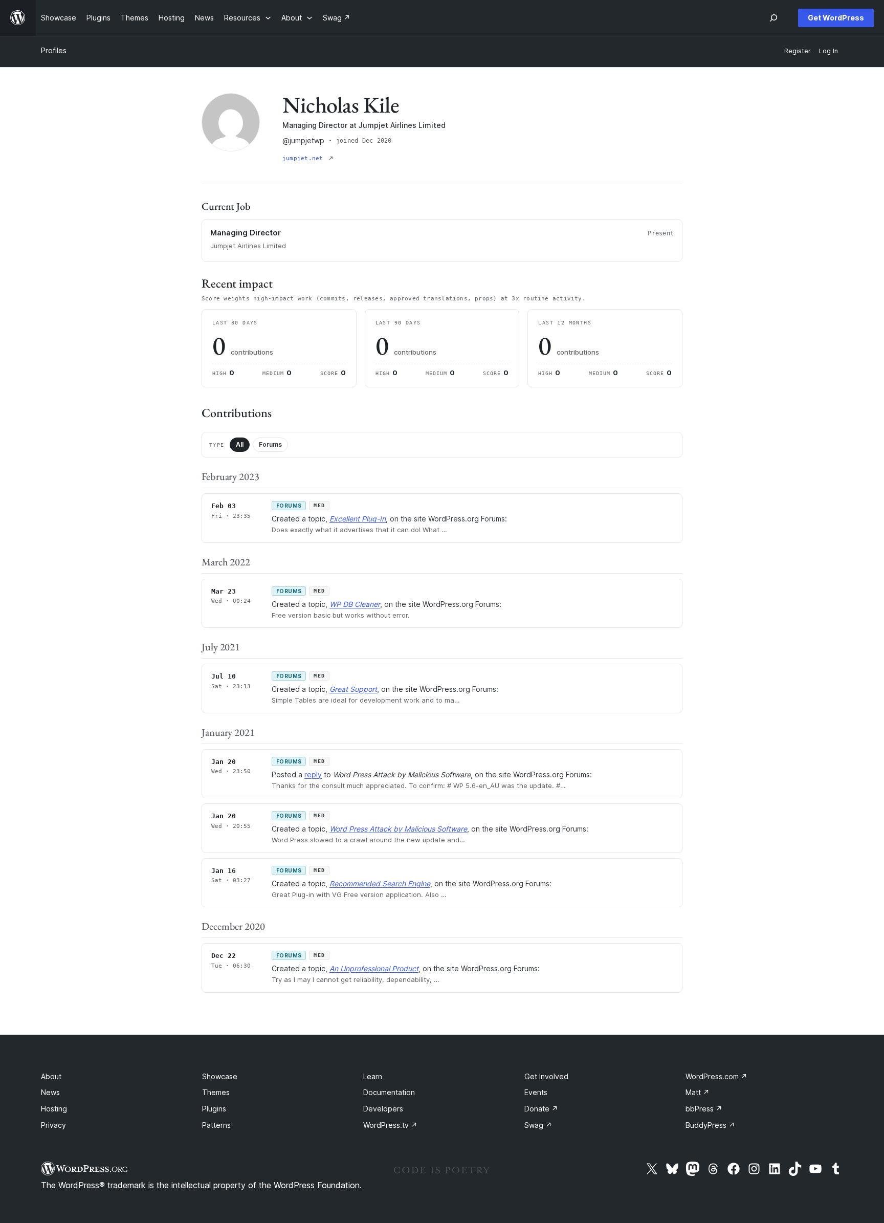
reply (313, 774)
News (50, 1092)
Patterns (216, 1125)
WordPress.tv (390, 1125)
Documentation (389, 1092)
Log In (828, 51)
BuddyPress (710, 1125)
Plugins (214, 1108)
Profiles (54, 50)
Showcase (219, 1076)
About (51, 1076)
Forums (270, 444)
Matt (698, 1092)
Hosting (54, 1108)
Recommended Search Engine (379, 883)
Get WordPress (836, 17)
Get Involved (546, 1076)
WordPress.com (716, 1076)
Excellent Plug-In (357, 518)
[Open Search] (773, 18)
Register (797, 51)
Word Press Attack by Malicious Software (398, 828)
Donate (541, 1108)
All (240, 444)
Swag (538, 1125)
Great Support (353, 689)
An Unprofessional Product (373, 968)
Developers (383, 1108)
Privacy (53, 1125)
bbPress (704, 1108)
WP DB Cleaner (354, 604)
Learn (372, 1076)
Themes (216, 1092)
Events (535, 1092)
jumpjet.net (304, 158)
